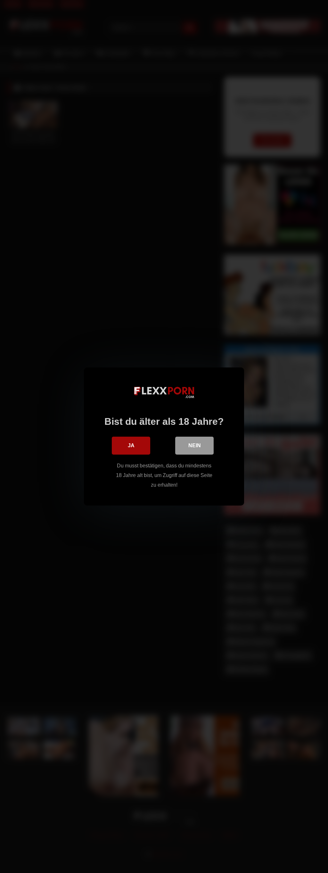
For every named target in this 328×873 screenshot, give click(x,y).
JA (131, 445)
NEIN (194, 445)
